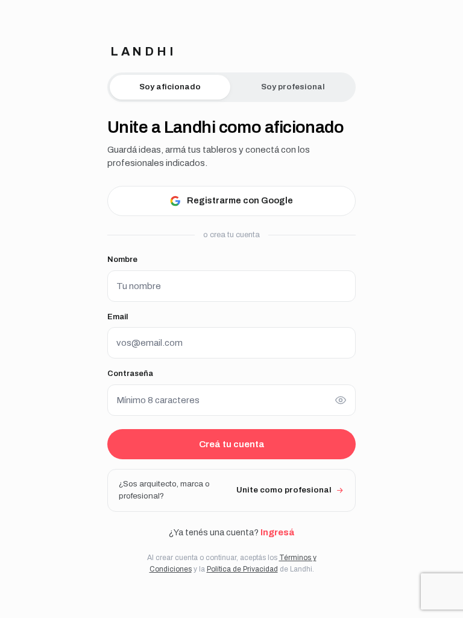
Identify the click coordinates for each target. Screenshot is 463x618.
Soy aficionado (170, 86)
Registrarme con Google (240, 200)
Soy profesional (293, 86)
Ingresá (277, 532)
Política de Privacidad (242, 569)
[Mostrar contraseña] (340, 400)
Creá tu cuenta (232, 444)
